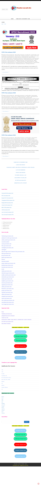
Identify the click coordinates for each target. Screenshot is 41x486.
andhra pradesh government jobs (20, 54)
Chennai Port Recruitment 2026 (7, 205)
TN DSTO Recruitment (6, 225)
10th (2, 369)
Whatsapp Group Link (20, 340)
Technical (3, 410)
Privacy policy (16, 463)
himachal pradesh (9, 98)
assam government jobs (6, 243)
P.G (15, 61)
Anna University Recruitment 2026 (7, 212)
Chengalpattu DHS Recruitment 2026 (8, 200)
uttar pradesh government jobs (10, 63)
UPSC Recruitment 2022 (9, 135)
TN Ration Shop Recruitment (7, 223)
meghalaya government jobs (20, 60)
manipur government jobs (11, 60)
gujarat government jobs (7, 257)
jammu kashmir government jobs (18, 98)
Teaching (3, 406)
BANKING (3, 403)
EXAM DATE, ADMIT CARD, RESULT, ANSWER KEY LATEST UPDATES (16, 319)
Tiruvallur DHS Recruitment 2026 (7, 193)
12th (2, 371)
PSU (2, 402)
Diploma (3, 381)
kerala (4, 59)
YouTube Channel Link (21, 346)
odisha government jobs (11, 61)
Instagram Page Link (20, 332)
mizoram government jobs (29, 60)
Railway (3, 396)
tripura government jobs (16, 146)
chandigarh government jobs (25, 55)
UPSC (4, 63)
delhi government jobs (15, 97)
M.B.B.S (34, 142)
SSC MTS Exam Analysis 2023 (20, 180)
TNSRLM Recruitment (6, 228)
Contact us (19, 463)
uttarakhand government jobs (20, 63)
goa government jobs (22, 97)
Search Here (3, 420)
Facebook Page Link (20, 357)
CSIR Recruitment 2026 (6, 209)
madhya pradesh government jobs (29, 59)
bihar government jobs (10, 55)
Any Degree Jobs (27, 54)
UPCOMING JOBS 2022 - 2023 (20, 175)
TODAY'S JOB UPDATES (20, 172)
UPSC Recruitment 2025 (9, 52)
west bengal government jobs (30, 63)
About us (26, 463)
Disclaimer (22, 463)
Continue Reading (6, 72)
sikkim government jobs (11, 62)
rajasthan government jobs (15, 145)
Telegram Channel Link (20, 351)
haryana (5, 98)
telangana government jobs (29, 62)
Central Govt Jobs (17, 55)
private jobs (3, 404)
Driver (2, 411)
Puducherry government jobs (21, 61)
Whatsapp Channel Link (20, 336)
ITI (2, 383)
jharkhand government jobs (27, 98)
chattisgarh (32, 55)
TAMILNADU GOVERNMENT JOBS (20, 162)
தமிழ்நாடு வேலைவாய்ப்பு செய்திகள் (20, 182)
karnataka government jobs (8, 142)
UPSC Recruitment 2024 (9, 93)
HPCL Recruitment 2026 (6, 195)
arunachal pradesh (34, 54)
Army (2, 399)
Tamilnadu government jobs (19, 62)
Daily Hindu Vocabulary (6, 323)
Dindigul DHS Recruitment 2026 (7, 202)
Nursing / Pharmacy (5, 387)
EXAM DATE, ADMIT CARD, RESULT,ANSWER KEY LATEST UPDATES (20, 167)
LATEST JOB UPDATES (20, 164)
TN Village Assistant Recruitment (7, 222)
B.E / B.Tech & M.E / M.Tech (8, 138)
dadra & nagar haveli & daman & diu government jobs (13, 251)
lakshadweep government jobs (18, 59)
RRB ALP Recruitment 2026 (6, 207)
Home (3, 311)
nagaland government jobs (16, 144)
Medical (29, 143)
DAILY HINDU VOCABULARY (20, 177)
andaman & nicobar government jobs (8, 54)
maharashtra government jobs (14, 143)
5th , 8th (3, 373)
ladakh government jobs (9, 59)
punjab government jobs (30, 61)
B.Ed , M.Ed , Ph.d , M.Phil (6, 379)
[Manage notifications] (38, 484)
